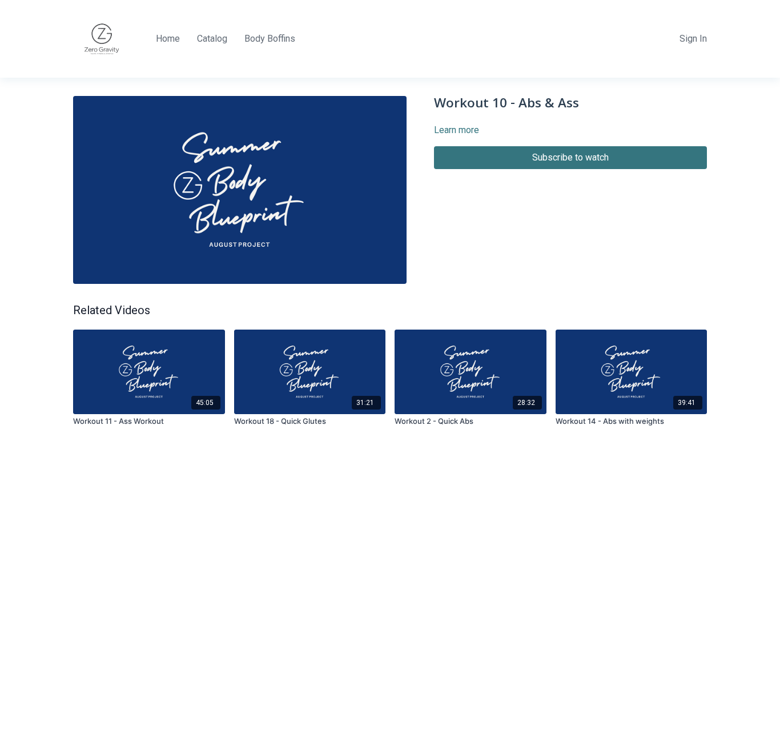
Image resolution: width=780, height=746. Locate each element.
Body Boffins (269, 38)
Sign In (693, 38)
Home (168, 38)
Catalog (212, 38)
